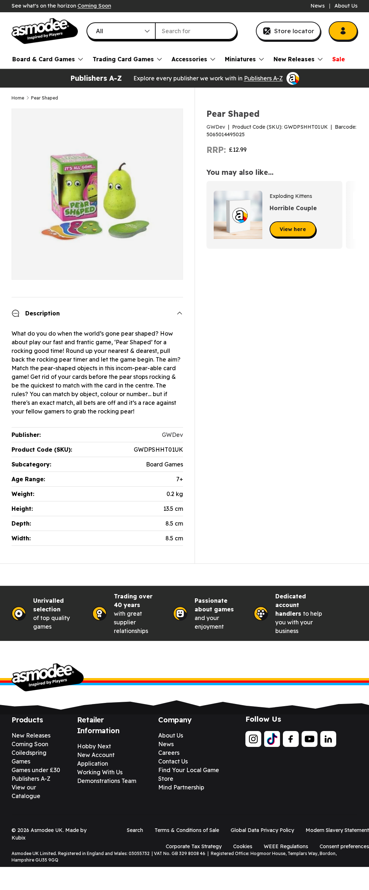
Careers (168, 752)
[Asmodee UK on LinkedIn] (328, 739)
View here (293, 229)
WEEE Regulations (286, 846)
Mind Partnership (181, 787)
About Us (345, 6)
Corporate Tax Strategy (194, 846)
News (318, 6)
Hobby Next (94, 746)
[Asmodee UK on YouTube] (309, 739)
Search (135, 830)
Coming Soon (94, 6)
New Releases (31, 735)
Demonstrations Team (106, 780)
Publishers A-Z (263, 78)
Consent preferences (344, 846)
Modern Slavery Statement (337, 830)
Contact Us (173, 761)
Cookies (242, 846)
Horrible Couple (293, 208)
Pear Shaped (44, 98)
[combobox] (161, 31)
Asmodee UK (47, 830)
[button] (350, 215)
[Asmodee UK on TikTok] (272, 739)
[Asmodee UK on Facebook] (291, 739)
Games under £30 (36, 770)
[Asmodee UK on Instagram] (253, 739)
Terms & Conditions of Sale (187, 830)
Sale (338, 59)
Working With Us (100, 772)
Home (18, 98)
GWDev (215, 127)
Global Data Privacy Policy (262, 830)
